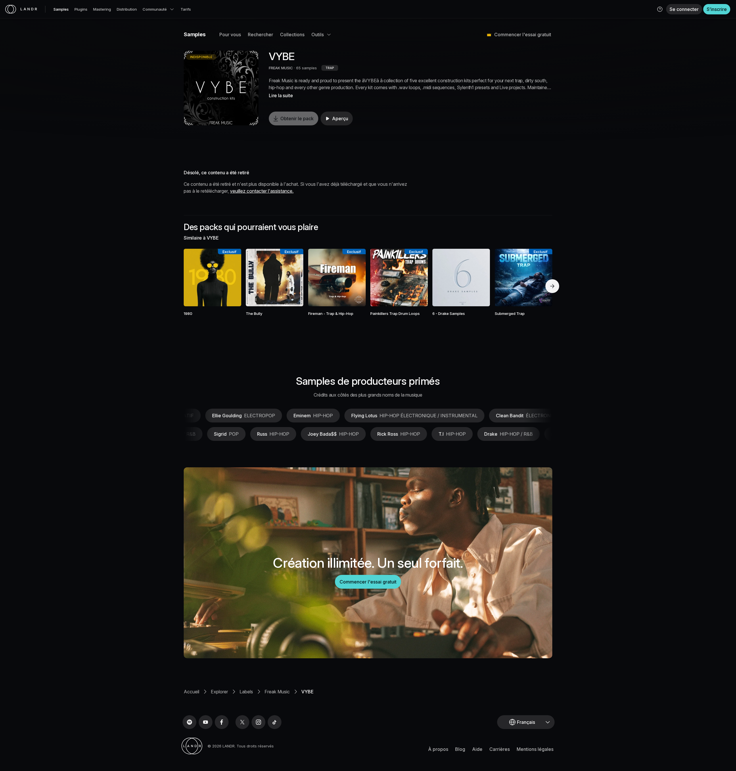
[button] (660, 9)
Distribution (127, 9)
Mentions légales (535, 749)
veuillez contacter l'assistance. (262, 191)
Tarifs (186, 9)
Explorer (219, 692)
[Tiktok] (274, 722)
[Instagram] (258, 722)
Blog (460, 749)
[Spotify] (189, 722)
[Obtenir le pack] (229, 277)
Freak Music (277, 692)
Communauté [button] (155, 9)
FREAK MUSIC (281, 68)
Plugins (80, 9)
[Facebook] (222, 722)
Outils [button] (317, 34)
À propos (438, 749)
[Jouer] (221, 88)
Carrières (499, 749)
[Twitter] (242, 722)
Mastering (102, 9)
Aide (477, 749)
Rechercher (260, 34)
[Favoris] (196, 277)
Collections (292, 34)
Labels (246, 692)
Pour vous (230, 34)
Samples (61, 9)
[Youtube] (205, 722)
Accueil (191, 692)
